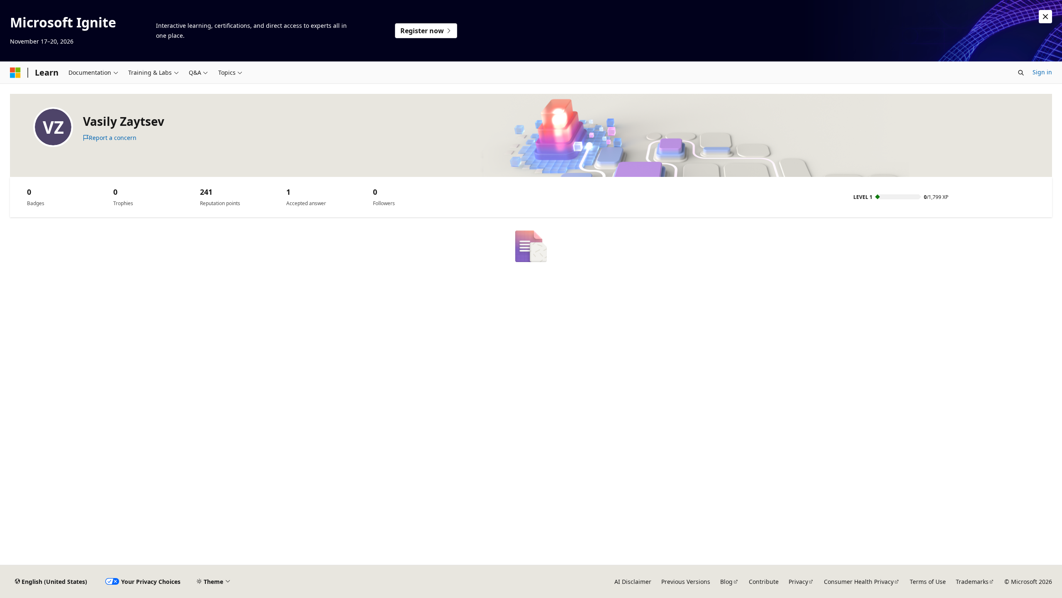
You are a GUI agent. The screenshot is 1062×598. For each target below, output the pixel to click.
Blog (726, 582)
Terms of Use (928, 582)
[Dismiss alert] (1045, 16)
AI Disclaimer (632, 582)
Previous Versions (685, 582)
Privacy (798, 582)
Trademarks (972, 582)
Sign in (1042, 72)
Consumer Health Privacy (859, 582)
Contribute (764, 582)
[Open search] (1021, 72)
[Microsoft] (15, 72)
